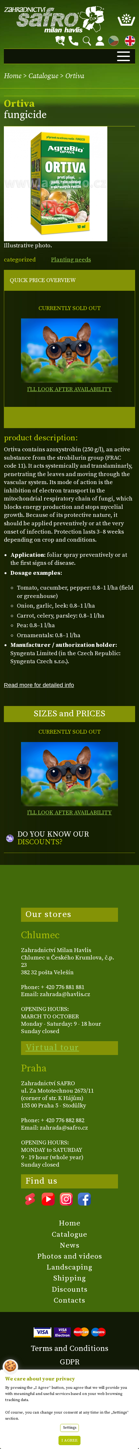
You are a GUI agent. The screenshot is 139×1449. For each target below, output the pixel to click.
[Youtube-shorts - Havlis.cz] (30, 1203)
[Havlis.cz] (54, 19)
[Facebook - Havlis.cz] (84, 1203)
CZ (111, 39)
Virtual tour (52, 1047)
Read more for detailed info (39, 685)
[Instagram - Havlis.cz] (66, 1203)
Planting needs (71, 259)
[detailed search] (60, 41)
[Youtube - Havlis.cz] (48, 1203)
